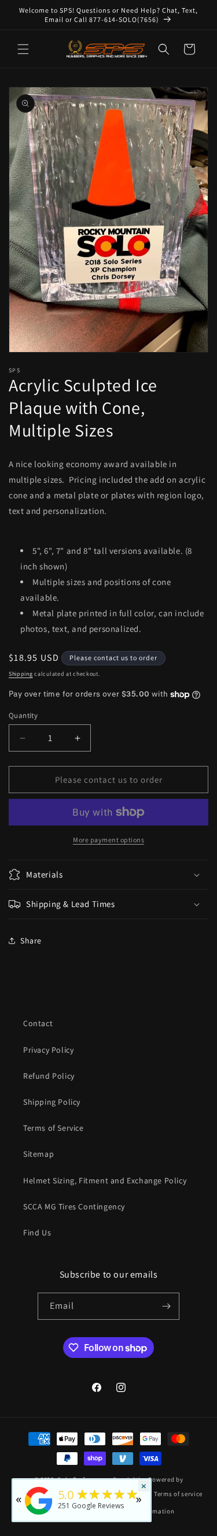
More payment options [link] (108, 839)
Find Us (37, 1232)
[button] (23, 49)
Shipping (21, 674)
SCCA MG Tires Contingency (74, 1206)
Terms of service (178, 1494)
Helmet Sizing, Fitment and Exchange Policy (104, 1180)
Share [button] (31, 940)
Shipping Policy (51, 1102)
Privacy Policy (48, 1050)
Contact (38, 1023)
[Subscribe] (166, 1306)
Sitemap (38, 1154)
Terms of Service (53, 1128)
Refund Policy (49, 1076)
